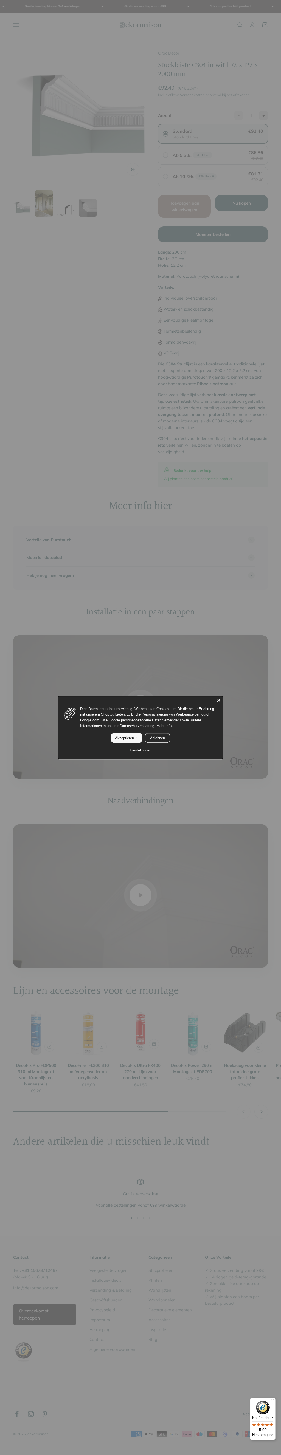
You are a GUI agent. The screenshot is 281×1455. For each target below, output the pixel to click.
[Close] (218, 700)
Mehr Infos (164, 726)
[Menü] (272, 1401)
